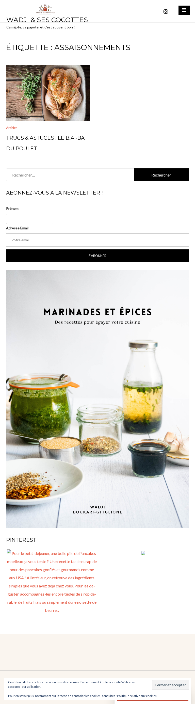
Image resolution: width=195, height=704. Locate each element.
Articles (11, 128)
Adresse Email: (17, 228)
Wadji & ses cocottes (47, 20)
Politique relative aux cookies (137, 696)
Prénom (12, 208)
